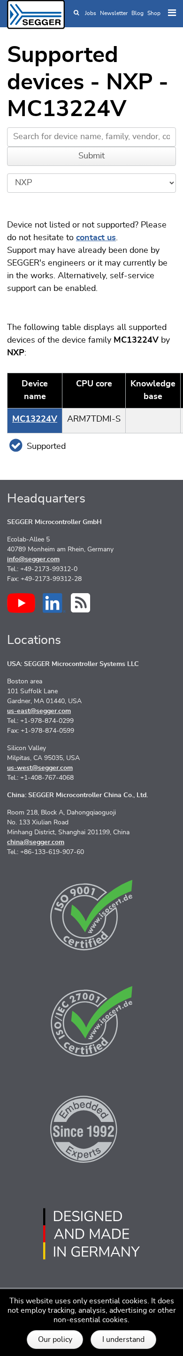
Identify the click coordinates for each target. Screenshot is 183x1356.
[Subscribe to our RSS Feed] (80, 603)
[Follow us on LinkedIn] (54, 603)
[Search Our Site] (76, 13)
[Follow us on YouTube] (21, 603)
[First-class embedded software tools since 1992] (91, 1127)
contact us (96, 238)
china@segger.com (35, 842)
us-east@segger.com (39, 711)
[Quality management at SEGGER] (91, 915)
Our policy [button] (55, 1339)
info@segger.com (33, 559)
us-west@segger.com (40, 768)
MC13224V (34, 419)
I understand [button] (123, 1339)
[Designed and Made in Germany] (91, 1234)
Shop (153, 13)
